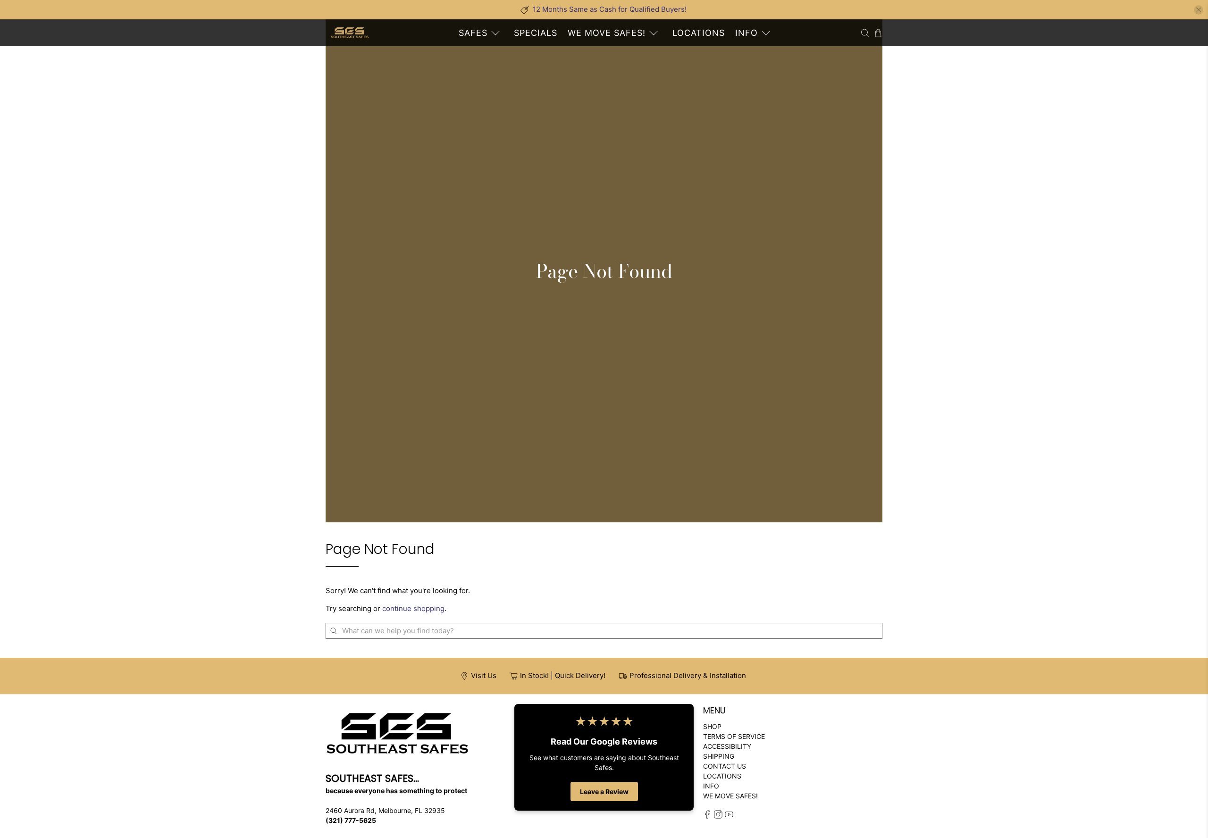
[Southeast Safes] (350, 32)
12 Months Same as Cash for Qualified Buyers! (610, 9)
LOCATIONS (698, 33)
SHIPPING (718, 756)
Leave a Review (604, 792)
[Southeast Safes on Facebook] (707, 816)
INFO (746, 33)
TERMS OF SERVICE (734, 736)
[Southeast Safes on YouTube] (729, 816)
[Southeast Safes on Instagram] (718, 816)
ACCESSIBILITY (727, 746)
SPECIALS (535, 33)
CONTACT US (724, 766)
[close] (1198, 10)
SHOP (712, 726)
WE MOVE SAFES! (607, 33)
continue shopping (413, 608)
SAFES (473, 33)
